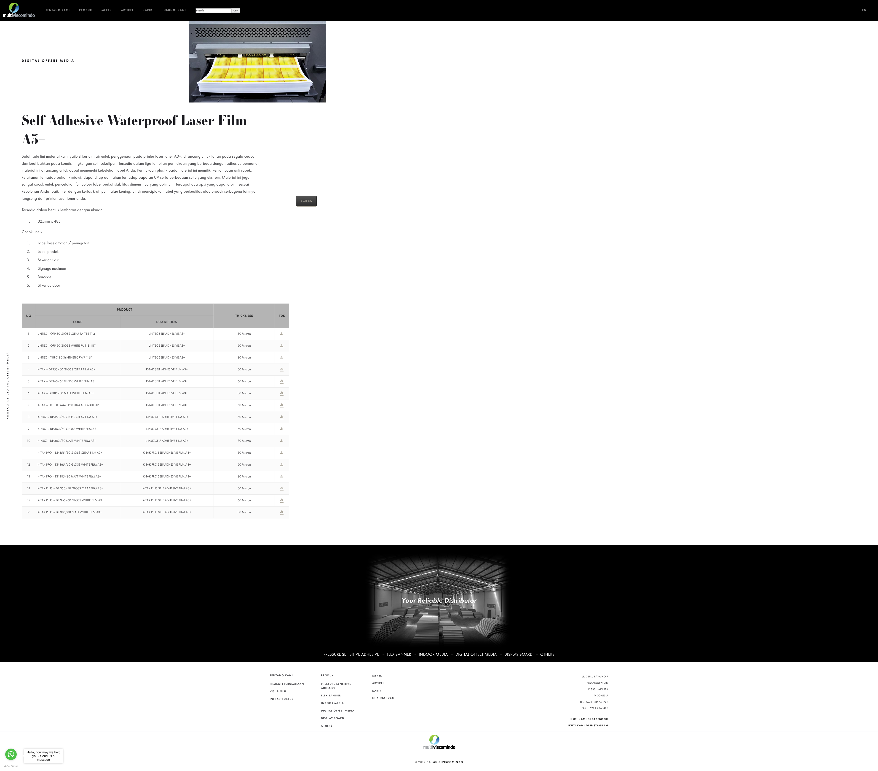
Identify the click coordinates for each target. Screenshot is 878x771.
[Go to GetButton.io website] (11, 766)
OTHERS (547, 654)
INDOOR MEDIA (433, 654)
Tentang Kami (58, 10)
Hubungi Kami (173, 10)
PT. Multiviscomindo (445, 762)
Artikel (127, 10)
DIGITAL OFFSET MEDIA (476, 654)
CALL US (306, 201)
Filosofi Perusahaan (287, 684)
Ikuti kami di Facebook (589, 719)
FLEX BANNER (399, 654)
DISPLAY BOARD (518, 654)
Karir (147, 10)
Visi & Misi (278, 691)
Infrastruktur (282, 699)
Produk (85, 10)
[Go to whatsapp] (11, 754)
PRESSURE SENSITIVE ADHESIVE (351, 654)
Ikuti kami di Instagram (588, 725)
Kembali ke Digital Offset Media (7, 385)
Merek (107, 10)
